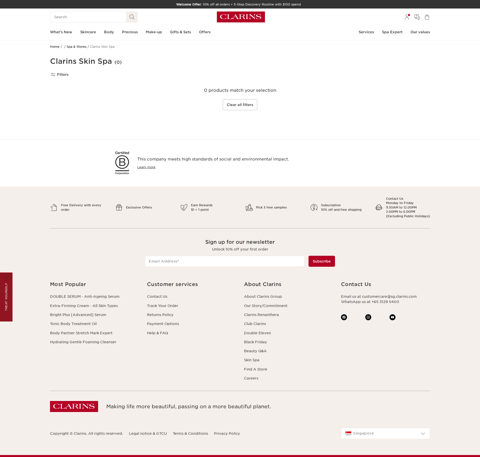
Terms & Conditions (190, 434)
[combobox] (385, 433)
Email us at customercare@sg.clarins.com (379, 296)
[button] (94, 284)
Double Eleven (257, 333)
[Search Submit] (132, 17)
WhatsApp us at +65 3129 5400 (370, 302)
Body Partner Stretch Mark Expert (81, 333)
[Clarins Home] (240, 17)
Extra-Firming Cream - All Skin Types (84, 306)
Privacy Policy (227, 434)
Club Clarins (255, 324)
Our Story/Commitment (266, 306)
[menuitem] (407, 17)
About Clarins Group (263, 296)
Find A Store (255, 369)
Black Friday (255, 342)
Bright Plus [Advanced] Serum (78, 315)
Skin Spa (252, 360)
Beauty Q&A (255, 351)
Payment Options (163, 324)
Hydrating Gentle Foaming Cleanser (83, 342)
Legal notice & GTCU (148, 434)
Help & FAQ (157, 333)
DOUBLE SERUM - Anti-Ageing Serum (85, 296)
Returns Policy (160, 315)
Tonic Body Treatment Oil (73, 324)
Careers (251, 378)
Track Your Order (162, 306)
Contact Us (157, 296)
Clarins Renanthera (261, 315)
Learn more (146, 167)
